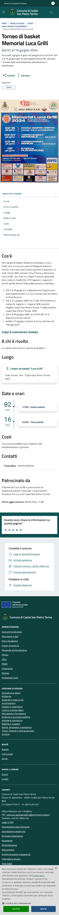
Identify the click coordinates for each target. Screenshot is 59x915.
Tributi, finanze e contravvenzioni (18, 730)
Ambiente (6, 696)
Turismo (5, 734)
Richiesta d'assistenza (12, 836)
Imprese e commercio (12, 720)
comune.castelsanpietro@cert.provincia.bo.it (28, 814)
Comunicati (7, 754)
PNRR (4, 664)
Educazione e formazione (14, 713)
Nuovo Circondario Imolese (15, 3)
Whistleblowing (9, 845)
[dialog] (29, 890)
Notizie (5, 749)
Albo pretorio (8, 849)
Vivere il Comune (17, 23)
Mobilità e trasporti (11, 724)
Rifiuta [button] (43, 909)
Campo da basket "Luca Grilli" (26, 368)
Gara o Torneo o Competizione (14, 26)
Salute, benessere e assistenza (17, 727)
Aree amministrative (12, 632)
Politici (5, 654)
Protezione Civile (10, 677)
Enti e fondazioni (10, 641)
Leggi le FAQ (8, 822)
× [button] (56, 868)
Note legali (7, 863)
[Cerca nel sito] (51, 12)
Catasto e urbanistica (12, 706)
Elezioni (5, 673)
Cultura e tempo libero (12, 710)
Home (4, 23)
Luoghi (5, 779)
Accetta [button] (16, 909)
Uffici (4, 659)
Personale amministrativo (14, 650)
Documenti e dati (10, 636)
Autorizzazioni (9, 703)
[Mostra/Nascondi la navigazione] (3, 12)
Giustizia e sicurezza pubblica (16, 717)
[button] (29, 903)
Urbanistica (7, 668)
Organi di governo (10, 645)
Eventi (30, 23)
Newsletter (7, 840)
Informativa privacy (11, 859)
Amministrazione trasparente (16, 854)
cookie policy (38, 875)
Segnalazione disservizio (13, 831)
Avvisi (5, 758)
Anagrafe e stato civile (12, 699)
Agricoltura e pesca (11, 693)
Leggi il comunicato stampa (20, 332)
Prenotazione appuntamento (16, 827)
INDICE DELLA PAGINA (12, 193)
